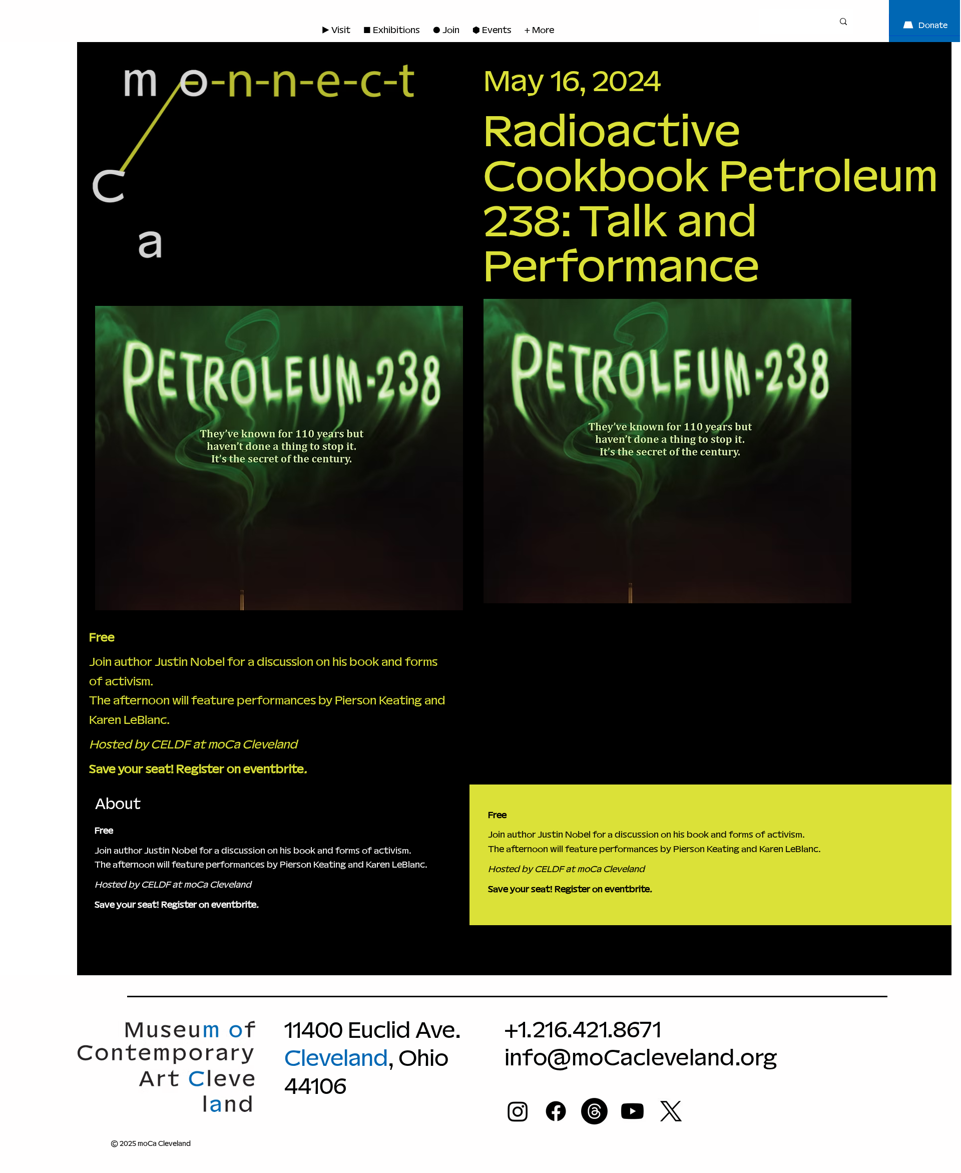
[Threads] (594, 1111)
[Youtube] (632, 1111)
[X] (671, 1111)
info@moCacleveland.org (641, 1057)
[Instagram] (518, 1111)
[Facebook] (556, 1111)
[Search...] (843, 21)
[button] (446, 30)
